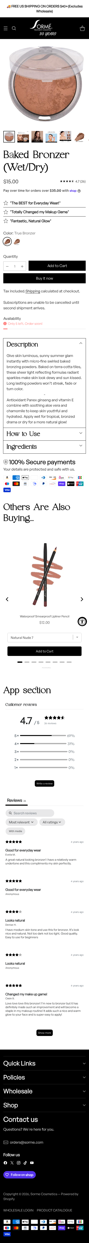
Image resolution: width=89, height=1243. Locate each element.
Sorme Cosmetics (43, 1194)
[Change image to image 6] (79, 136)
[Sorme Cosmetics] (44, 28)
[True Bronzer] (7, 241)
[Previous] (7, 599)
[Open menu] (5, 28)
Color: (19, 233)
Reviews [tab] (16, 800)
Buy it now (44, 278)
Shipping (32, 291)
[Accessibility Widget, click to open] (82, 621)
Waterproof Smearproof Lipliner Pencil (44, 616)
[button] (44, 735)
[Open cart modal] (82, 28)
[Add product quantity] (22, 266)
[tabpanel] (44, 924)
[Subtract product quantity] (7, 266)
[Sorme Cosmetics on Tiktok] (25, 1163)
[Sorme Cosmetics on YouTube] (31, 1163)
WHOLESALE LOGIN (18, 1210)
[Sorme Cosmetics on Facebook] (5, 1163)
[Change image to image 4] (51, 136)
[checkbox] (15, 831)
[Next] (81, 599)
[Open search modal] (14, 28)
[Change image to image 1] (9, 136)
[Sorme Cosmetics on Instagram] (18, 1163)
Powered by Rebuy (44, 667)
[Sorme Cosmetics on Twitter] (12, 1163)
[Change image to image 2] (23, 136)
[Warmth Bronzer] (17, 241)
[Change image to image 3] (37, 136)
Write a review (44, 783)
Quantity (10, 256)
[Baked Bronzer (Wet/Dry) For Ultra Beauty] (44, 83)
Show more (44, 1032)
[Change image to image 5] (65, 136)
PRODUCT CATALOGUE (54, 1210)
